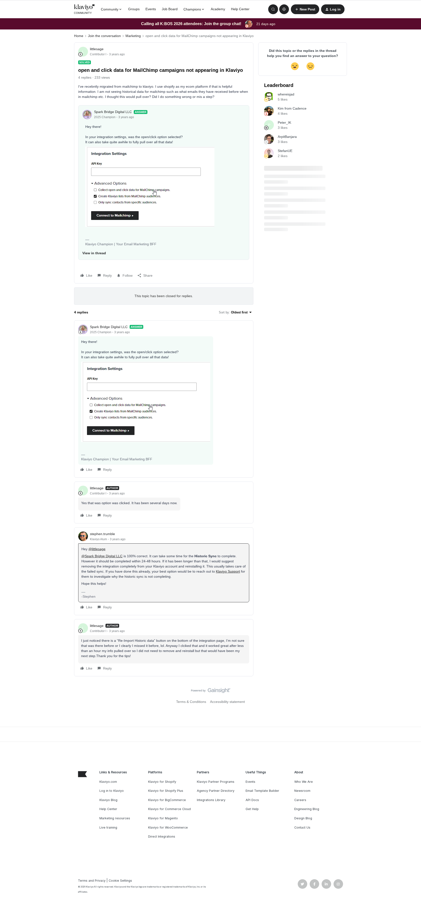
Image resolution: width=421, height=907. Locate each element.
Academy (218, 9)
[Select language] (284, 9)
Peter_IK (284, 122)
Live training (108, 827)
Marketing (133, 36)
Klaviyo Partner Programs (215, 782)
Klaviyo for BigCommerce (167, 800)
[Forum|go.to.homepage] (84, 9)
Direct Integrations (161, 836)
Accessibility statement (227, 702)
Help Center (240, 9)
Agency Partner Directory (215, 791)
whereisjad (286, 94)
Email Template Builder (262, 791)
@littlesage (96, 549)
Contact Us (302, 827)
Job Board (170, 9)
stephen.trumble (102, 534)
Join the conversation (104, 36)
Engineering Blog (306, 809)
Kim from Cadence (292, 108)
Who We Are (303, 782)
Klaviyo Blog (108, 800)
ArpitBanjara (287, 137)
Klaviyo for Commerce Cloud (169, 809)
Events (150, 9)
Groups (134, 9)
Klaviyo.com (108, 782)
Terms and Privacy (91, 880)
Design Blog (303, 818)
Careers (300, 800)
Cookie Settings (120, 880)
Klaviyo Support (228, 571)
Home (78, 36)
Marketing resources (114, 818)
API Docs (252, 800)
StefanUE (285, 151)
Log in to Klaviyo (111, 791)
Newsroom (302, 791)
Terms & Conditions (191, 702)
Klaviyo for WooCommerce (168, 827)
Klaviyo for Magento (163, 818)
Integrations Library (211, 800)
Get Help (252, 809)
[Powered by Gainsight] (210, 691)
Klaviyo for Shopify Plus (165, 791)
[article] (163, 398)
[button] (305, 9)
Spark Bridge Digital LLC (113, 112)
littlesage (97, 49)
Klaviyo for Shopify (162, 782)
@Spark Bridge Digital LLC (102, 556)
